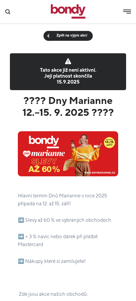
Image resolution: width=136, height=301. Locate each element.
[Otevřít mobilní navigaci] (127, 11)
